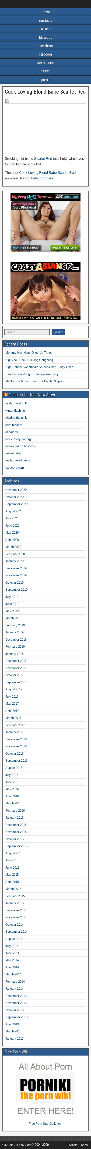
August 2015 (13, 853)
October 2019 (14, 582)
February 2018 (15, 646)
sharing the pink (16, 417)
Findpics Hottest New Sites (32, 394)
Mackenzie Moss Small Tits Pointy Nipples (34, 381)
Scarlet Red (43, 159)
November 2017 (16, 668)
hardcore (45, 54)
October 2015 (14, 839)
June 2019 (12, 604)
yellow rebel (13, 453)
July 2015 (11, 860)
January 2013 (14, 1038)
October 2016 (14, 753)
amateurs (45, 20)
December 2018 (16, 639)
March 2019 (13, 618)
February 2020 (15, 554)
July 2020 (11, 518)
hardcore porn (14, 467)
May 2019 (12, 611)
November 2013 (16, 1003)
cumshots (45, 46)
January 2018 (14, 654)
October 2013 (14, 1010)
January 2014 (14, 988)
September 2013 (16, 1017)
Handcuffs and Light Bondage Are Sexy (32, 374)
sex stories (45, 63)
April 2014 (12, 967)
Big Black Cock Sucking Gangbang (29, 360)
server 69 (11, 432)
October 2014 (14, 924)
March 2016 (13, 803)
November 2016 (16, 746)
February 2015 (15, 896)
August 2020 (13, 511)
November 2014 (16, 917)
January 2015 (14, 903)
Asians (45, 29)
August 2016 (13, 768)
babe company (42, 178)
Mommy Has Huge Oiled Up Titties (28, 352)
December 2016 (16, 739)
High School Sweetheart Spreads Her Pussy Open (39, 367)
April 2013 (12, 1024)
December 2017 (16, 661)
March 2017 (13, 718)
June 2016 (12, 782)
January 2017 (14, 732)
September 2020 (16, 504)
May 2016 (12, 789)
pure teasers (13, 425)
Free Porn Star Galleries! (45, 1123)
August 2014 (13, 939)
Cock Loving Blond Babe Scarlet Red (45, 92)
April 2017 (12, 711)
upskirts (45, 80)
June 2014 (12, 953)
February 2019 (15, 625)
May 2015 (12, 874)
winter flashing (15, 410)
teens (45, 71)
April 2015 (12, 882)
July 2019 (11, 597)
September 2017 (16, 682)
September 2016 (16, 760)
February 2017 (15, 725)
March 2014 (13, 974)
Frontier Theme (78, 1145)
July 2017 (11, 696)
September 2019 (16, 589)
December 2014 (16, 910)
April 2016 (12, 796)
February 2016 (15, 810)
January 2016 (14, 817)
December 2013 (16, 996)
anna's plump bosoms (20, 446)
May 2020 (12, 532)
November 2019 (16, 575)
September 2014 (16, 931)
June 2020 (12, 525)
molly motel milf (16, 403)
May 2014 (12, 960)
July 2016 (11, 775)
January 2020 (14, 561)
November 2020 (16, 490)
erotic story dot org (18, 439)
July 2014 (11, 946)
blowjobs (45, 37)
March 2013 (13, 1031)
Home (45, 12)
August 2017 (13, 689)
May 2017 (12, 703)
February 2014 (15, 981)
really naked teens (17, 460)
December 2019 (16, 568)
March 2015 (13, 889)
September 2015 (16, 846)
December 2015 (16, 825)
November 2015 (16, 832)
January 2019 (14, 632)
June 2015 (12, 867)
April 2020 (12, 540)
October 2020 (14, 497)
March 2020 (13, 547)
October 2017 (14, 675)
